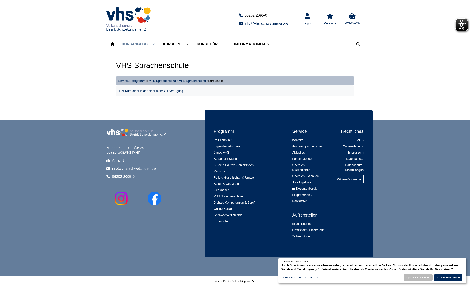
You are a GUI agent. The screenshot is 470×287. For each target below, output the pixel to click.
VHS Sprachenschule (163, 81)
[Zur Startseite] (112, 44)
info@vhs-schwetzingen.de (266, 23)
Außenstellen (305, 215)
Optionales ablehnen (418, 277)
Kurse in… (173, 44)
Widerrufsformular (349, 179)
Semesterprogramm (131, 81)
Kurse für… (209, 44)
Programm (224, 131)
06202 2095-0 (256, 15)
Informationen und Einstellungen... (301, 277)
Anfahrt (118, 160)
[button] (352, 19)
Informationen (249, 44)
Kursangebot (136, 44)
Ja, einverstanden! (448, 277)
